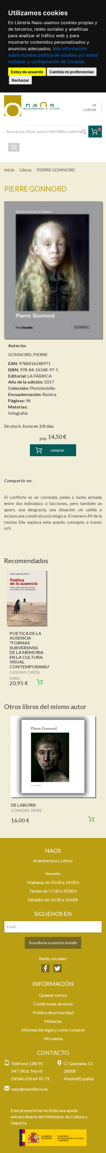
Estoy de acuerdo (27, 71)
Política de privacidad (53, 1012)
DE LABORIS (23, 804)
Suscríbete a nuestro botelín (53, 942)
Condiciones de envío (53, 1003)
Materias (53, 1021)
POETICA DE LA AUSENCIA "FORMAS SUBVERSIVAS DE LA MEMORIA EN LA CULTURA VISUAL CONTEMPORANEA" (30, 650)
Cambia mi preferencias (71, 71)
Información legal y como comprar (53, 1029)
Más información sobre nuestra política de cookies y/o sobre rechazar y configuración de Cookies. (53, 55)
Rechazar (20, 80)
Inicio (9, 169)
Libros (26, 169)
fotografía (17, 413)
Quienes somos (53, 995)
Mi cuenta (53, 1038)
